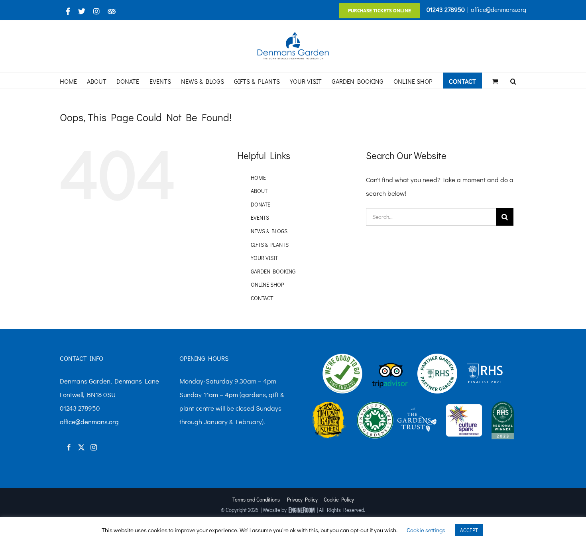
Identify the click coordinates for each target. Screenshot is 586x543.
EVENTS (260, 217)
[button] (513, 81)
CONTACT (262, 298)
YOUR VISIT (264, 258)
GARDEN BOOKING (273, 271)
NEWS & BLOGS (269, 231)
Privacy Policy (302, 499)
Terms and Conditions (256, 499)
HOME (258, 177)
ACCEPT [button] (469, 530)
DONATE (260, 204)
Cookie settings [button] (426, 530)
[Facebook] (69, 447)
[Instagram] (93, 447)
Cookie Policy (339, 499)
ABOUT (259, 191)
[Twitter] (81, 447)
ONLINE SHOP (267, 284)
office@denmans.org (498, 9)
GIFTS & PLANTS (270, 244)
